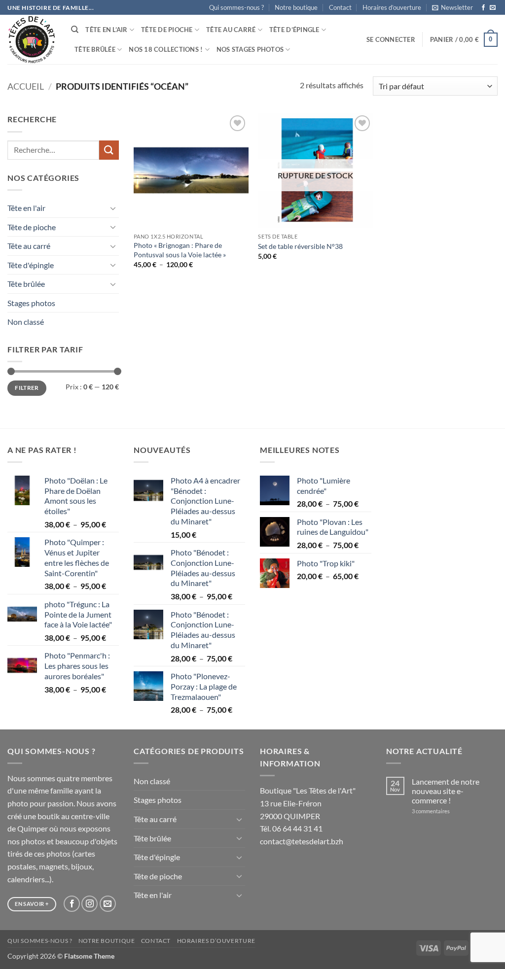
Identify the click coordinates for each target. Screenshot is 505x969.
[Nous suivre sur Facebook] (483, 7)
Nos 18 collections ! (166, 49)
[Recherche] (74, 29)
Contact (340, 7)
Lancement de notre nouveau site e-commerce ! (445, 791)
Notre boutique (296, 7)
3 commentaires (444, 811)
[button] (452, 7)
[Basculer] (113, 208)
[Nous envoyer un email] (493, 7)
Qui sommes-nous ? (236, 7)
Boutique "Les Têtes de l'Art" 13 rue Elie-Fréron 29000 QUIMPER (308, 803)
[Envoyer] (109, 150)
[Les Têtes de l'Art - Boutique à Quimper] (31, 39)
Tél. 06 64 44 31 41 (291, 828)
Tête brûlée (94, 49)
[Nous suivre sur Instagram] (89, 904)
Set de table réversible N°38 (300, 246)
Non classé (25, 321)
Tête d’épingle (294, 30)
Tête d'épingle (30, 265)
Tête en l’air (106, 30)
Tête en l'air (26, 207)
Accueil (25, 86)
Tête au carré (230, 30)
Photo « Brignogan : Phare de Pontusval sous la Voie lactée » (180, 250)
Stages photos (31, 303)
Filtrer (27, 387)
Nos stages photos (250, 49)
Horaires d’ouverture (391, 7)
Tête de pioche (167, 30)
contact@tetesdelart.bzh (301, 841)
